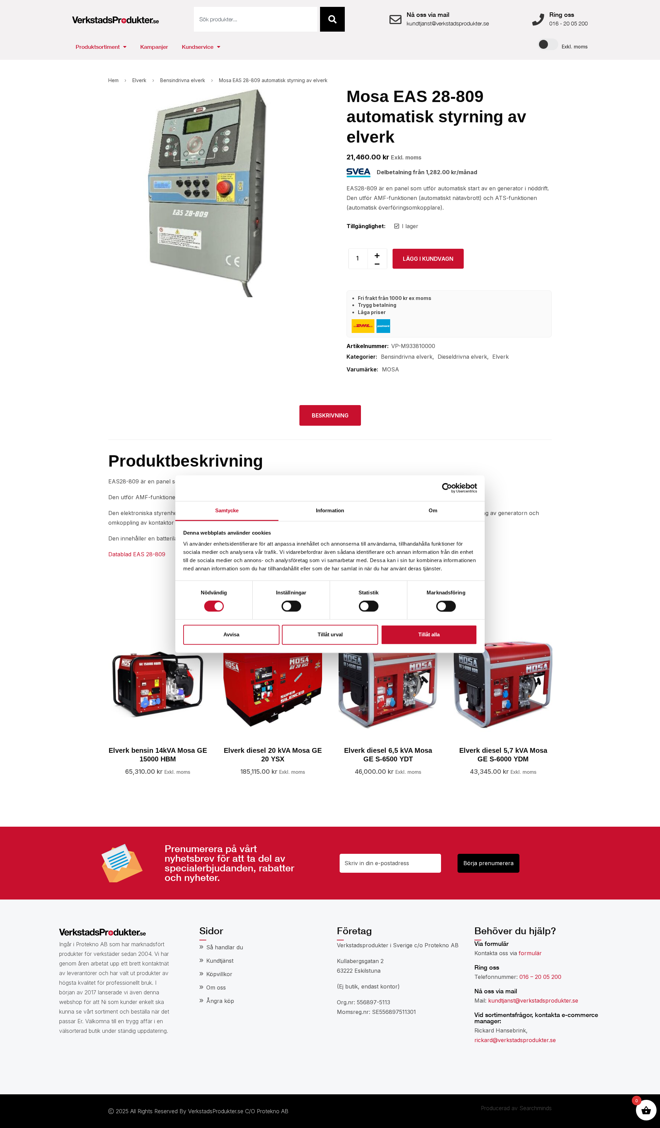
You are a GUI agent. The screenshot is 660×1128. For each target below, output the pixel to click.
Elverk (139, 80)
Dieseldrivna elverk (462, 356)
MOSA (390, 369)
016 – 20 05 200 (540, 976)
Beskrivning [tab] (330, 415)
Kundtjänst (219, 960)
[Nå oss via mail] (395, 19)
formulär (530, 953)
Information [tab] (330, 510)
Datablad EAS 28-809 (136, 554)
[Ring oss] (538, 19)
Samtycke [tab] (227, 510)
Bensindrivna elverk (182, 80)
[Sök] (332, 19)
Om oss (216, 987)
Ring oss (561, 14)
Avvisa (231, 635)
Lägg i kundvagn (428, 258)
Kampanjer (154, 46)
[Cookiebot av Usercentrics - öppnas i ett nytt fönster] (447, 488)
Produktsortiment (98, 46)
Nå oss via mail (428, 14)
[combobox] (255, 19)
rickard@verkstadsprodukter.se (515, 1040)
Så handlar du (224, 947)
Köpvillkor (219, 974)
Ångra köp (220, 1000)
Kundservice (197, 46)
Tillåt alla (429, 635)
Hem (113, 80)
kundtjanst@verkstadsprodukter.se (533, 1000)
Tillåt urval (330, 635)
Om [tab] (433, 510)
